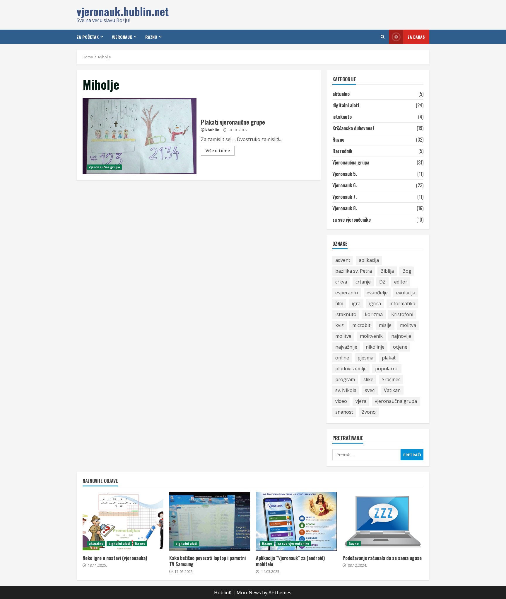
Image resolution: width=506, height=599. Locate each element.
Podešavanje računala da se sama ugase (383, 521)
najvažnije (346, 347)
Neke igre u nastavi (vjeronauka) (123, 521)
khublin (212, 130)
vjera (360, 401)
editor (400, 282)
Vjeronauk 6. (344, 185)
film (339, 303)
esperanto (346, 292)
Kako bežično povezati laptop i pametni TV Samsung (209, 521)
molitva (408, 325)
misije (385, 325)
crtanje (363, 282)
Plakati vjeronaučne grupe (139, 136)
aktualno (341, 93)
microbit (361, 325)
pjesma (365, 357)
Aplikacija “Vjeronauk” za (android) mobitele (296, 521)
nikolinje (375, 347)
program (345, 379)
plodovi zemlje (351, 368)
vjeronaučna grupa (396, 401)
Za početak (88, 37)
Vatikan (392, 390)
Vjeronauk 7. (344, 196)
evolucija (405, 292)
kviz (339, 325)
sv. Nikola (345, 390)
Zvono (369, 412)
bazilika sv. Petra (353, 271)
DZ (382, 282)
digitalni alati (345, 105)
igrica (375, 303)
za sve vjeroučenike (351, 219)
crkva (341, 282)
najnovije (401, 336)
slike (368, 379)
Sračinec (391, 379)
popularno (387, 368)
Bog (406, 271)
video (341, 401)
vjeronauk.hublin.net (123, 11)
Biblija (387, 271)
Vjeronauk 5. (344, 173)
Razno (338, 139)
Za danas (416, 37)
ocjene (400, 347)
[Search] (382, 37)
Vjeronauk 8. (344, 208)
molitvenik (371, 336)
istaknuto (342, 116)
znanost (344, 412)
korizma (374, 314)
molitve (343, 336)
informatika (402, 303)
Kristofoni (402, 314)
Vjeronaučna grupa (104, 167)
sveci (370, 390)
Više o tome (218, 150)
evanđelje (377, 292)
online (342, 357)
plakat (389, 357)
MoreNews (249, 592)
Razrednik (342, 151)
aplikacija (369, 260)
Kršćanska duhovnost (353, 128)
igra (356, 303)
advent (342, 260)
